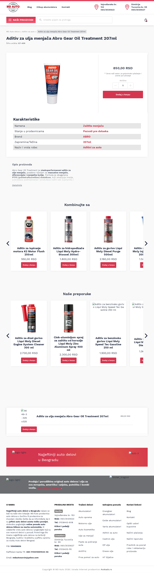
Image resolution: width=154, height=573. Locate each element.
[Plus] (131, 86)
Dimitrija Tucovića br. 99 (139, 5)
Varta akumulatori (112, 526)
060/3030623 (107, 10)
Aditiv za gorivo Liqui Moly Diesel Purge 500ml (108, 251)
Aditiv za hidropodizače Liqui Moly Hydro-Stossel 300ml (68, 251)
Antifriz (82, 551)
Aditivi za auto (28, 32)
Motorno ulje (85, 523)
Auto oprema (85, 517)
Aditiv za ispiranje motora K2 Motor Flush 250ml (29, 251)
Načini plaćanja (135, 533)
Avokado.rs (106, 569)
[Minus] (115, 86)
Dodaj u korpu (123, 94)
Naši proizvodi (23, 19)
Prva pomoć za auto (89, 557)
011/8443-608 (66, 522)
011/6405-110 (65, 549)
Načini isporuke (135, 539)
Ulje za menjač (86, 536)
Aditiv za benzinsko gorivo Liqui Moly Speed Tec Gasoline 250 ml (108, 342)
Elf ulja (106, 545)
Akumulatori (85, 511)
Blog (29, 7)
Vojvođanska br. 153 (109, 5)
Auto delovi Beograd (49, 487)
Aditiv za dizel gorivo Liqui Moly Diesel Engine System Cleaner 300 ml (29, 342)
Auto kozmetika (87, 529)
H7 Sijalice (108, 557)
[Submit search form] (40, 20)
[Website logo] (13, 7)
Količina (123, 80)
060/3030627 (138, 10)
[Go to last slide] (8, 243)
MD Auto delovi (13, 32)
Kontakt (66, 7)
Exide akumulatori (112, 520)
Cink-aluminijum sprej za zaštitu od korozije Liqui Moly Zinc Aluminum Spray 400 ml (68, 343)
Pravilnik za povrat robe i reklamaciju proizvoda (136, 548)
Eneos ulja (108, 551)
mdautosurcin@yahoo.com (25, 558)
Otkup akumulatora (47, 7)
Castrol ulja (108, 539)
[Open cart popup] (146, 20)
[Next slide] (146, 243)
